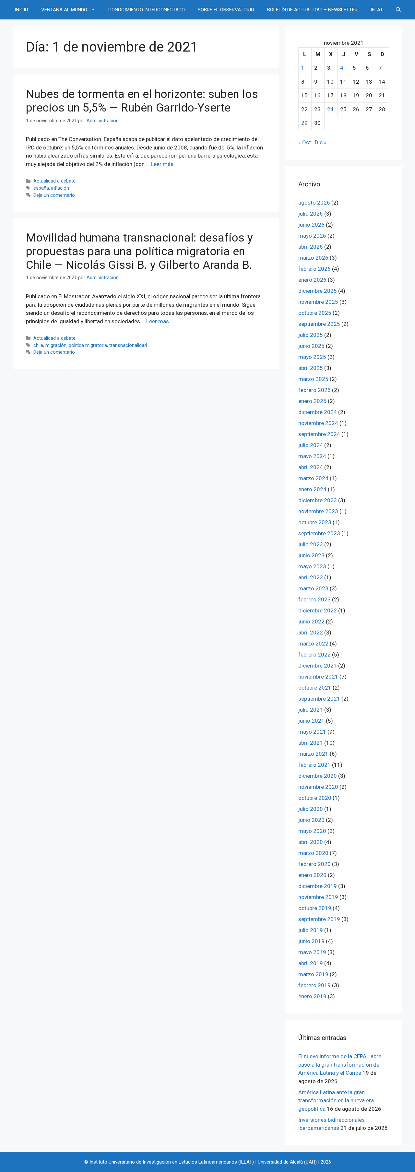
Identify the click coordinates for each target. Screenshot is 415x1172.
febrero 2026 (314, 269)
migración (55, 345)
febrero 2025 (314, 390)
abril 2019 (310, 963)
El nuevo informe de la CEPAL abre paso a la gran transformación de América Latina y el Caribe (339, 1064)
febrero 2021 (314, 765)
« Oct (304, 142)
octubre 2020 (314, 798)
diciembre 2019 (317, 886)
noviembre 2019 (318, 897)
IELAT (377, 10)
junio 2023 (311, 555)
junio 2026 (311, 224)
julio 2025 (310, 335)
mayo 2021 (312, 731)
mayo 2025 (312, 357)
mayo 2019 (312, 952)
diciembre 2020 (317, 776)
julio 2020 (310, 809)
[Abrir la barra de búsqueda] (398, 9)
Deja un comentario (54, 195)
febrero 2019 (314, 985)
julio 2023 (310, 544)
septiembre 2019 (319, 919)
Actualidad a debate (54, 181)
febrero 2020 (314, 864)
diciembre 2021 (317, 665)
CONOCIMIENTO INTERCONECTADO (146, 10)
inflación (60, 188)
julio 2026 (310, 213)
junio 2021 (311, 720)
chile (38, 345)
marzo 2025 (313, 379)
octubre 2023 (314, 522)
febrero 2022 (314, 654)
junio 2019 (311, 941)
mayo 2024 (312, 456)
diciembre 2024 (317, 412)
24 (330, 109)
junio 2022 (311, 621)
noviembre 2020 (318, 787)
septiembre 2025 (319, 324)
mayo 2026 (312, 235)
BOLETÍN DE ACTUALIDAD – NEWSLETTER (312, 10)
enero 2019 (312, 996)
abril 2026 (310, 246)
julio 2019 (310, 930)
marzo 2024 (313, 478)
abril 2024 (310, 467)
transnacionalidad (128, 345)
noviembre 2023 (318, 511)
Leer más (162, 164)
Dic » (320, 142)
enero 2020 (312, 875)
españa (41, 188)
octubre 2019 (314, 908)
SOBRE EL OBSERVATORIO (226, 10)
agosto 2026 (314, 202)
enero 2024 (312, 489)
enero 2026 (312, 280)
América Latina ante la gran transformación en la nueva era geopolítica (336, 1100)
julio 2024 (310, 445)
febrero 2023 (314, 599)
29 (304, 123)
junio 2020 (311, 820)
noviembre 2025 (318, 302)
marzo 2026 (313, 258)
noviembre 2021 (318, 676)
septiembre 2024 (319, 434)
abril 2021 (310, 743)
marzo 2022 (313, 643)
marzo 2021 (313, 754)
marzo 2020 (313, 853)
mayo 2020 (312, 831)
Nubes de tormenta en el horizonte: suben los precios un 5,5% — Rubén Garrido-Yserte (142, 101)
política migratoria (88, 345)
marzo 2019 (313, 974)
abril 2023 (310, 577)
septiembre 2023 (319, 533)
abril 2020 (310, 842)
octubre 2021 (314, 687)
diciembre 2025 (317, 291)
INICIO (21, 10)
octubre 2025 (314, 313)
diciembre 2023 (317, 500)
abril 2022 (310, 632)
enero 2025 (312, 401)
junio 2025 (311, 346)
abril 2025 (310, 368)
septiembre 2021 (319, 698)
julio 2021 (310, 709)
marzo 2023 (313, 588)
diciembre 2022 (317, 610)
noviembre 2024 (318, 423)
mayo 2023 (312, 566)
